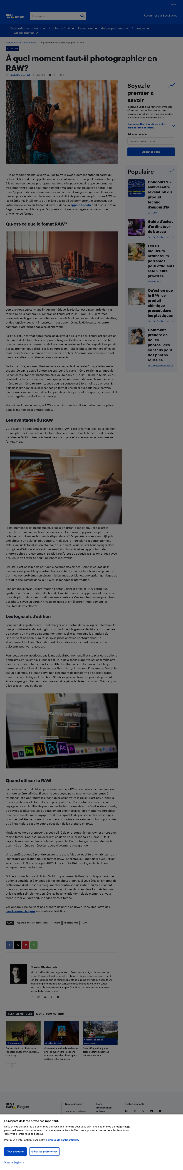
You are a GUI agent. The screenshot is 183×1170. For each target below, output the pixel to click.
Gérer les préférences (44, 1151)
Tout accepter (15, 1151)
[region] (91, 1142)
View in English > (14, 1162)
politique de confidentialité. (62, 1139)
